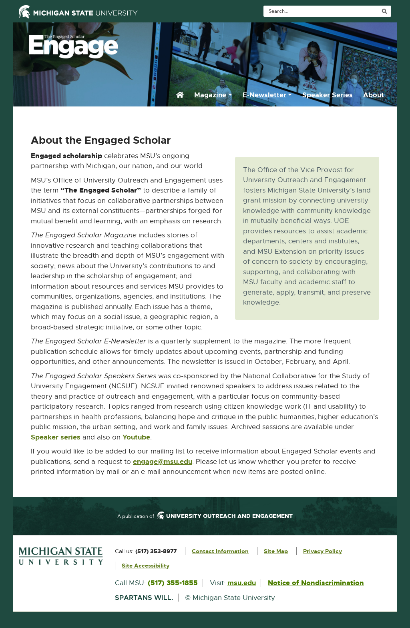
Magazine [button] (210, 94)
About (373, 94)
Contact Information (220, 551)
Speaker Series (327, 94)
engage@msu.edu (162, 462)
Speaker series (55, 437)
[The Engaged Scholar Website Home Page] (205, 44)
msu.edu (241, 583)
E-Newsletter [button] (264, 94)
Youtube (136, 437)
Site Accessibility (145, 565)
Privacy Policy (322, 551)
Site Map (276, 551)
